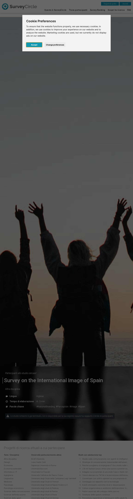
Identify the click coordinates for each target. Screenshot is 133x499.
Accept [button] (34, 45)
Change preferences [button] (55, 45)
